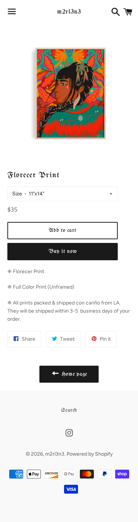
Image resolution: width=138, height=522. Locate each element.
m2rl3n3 (69, 11)
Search (69, 410)
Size (17, 194)
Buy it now (63, 251)
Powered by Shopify (90, 454)
